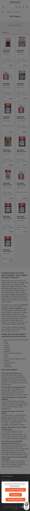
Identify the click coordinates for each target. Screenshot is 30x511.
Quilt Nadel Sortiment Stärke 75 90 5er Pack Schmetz (7, 84)
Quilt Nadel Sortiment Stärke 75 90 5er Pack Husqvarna (21, 51)
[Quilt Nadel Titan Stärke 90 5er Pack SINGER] (8, 241)
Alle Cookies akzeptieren (15, 499)
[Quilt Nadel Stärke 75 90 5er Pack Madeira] (8, 141)
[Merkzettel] (19, 7)
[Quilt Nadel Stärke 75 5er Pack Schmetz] (22, 108)
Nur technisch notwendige (15, 490)
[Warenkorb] (26, 7)
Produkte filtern (16, 25)
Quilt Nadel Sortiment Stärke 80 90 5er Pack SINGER (7, 117)
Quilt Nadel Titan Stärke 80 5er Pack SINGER (22, 217)
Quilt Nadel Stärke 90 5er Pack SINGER (7, 217)
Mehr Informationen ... (15, 486)
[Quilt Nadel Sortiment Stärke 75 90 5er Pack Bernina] (8, 42)
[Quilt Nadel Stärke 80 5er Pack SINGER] (22, 141)
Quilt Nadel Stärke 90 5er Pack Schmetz (21, 184)
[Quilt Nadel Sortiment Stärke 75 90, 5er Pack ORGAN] (22, 75)
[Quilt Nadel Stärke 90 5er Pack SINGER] (8, 208)
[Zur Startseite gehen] (15, 2)
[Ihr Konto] (23, 7)
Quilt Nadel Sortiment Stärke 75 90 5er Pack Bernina (7, 51)
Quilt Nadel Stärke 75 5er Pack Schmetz (21, 117)
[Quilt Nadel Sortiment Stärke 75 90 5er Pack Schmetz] (8, 75)
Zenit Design (15, 509)
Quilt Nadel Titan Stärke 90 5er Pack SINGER (8, 250)
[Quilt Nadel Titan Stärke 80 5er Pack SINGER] (22, 208)
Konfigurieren (15, 495)
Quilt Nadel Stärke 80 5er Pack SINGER (21, 150)
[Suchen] (16, 7)
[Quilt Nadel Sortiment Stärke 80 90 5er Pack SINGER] (8, 108)
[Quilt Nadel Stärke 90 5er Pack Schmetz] (22, 175)
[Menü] (3, 7)
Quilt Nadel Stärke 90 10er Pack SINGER (7, 184)
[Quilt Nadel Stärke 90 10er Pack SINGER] (8, 175)
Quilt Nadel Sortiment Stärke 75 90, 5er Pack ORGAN (21, 84)
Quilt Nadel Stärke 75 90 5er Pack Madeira (7, 150)
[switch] (26, 509)
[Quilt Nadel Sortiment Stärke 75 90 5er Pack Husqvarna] (22, 42)
